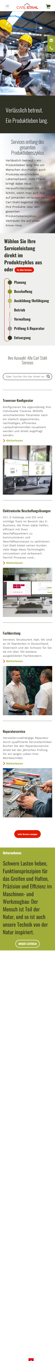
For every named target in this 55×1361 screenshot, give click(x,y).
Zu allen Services (24, 269)
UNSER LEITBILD (27, 944)
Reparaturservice (14, 731)
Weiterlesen (14, 440)
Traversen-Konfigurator (18, 400)
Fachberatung (11, 633)
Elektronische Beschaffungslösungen (26, 510)
